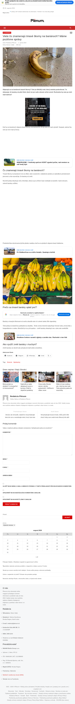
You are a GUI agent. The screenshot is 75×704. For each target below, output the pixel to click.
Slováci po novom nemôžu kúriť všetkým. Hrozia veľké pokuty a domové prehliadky (27, 570)
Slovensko (7, 32)
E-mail (5, 467)
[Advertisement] (37, 144)
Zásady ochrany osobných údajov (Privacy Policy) (52, 695)
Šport (27, 695)
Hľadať (5, 514)
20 (37, 546)
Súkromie (13, 671)
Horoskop (27, 691)
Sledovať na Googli (64, 314)
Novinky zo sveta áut (62, 691)
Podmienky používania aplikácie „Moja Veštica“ (53, 698)
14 (47, 543)
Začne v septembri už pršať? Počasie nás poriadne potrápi (20, 574)
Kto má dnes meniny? (31, 693)
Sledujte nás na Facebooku (11, 679)
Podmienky (6, 671)
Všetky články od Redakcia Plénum (20, 399)
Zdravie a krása (50, 691)
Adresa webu (7, 475)
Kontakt (23, 695)
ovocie (10, 362)
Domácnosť (35, 691)
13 (37, 543)
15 (57, 543)
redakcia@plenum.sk (13, 623)
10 (7, 543)
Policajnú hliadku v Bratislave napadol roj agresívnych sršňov (20, 562)
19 (27, 546)
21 (47, 546)
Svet (16, 691)
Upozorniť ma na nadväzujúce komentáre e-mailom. (22, 492)
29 (57, 549)
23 (67, 546)
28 (47, 549)
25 (17, 549)
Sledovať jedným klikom (64, 2)
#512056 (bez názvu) (62, 700)
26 (27, 549)
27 (37, 549)
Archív (4, 523)
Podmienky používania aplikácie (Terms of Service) (24, 698)
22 (57, 546)
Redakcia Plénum (11, 42)
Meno (5, 459)
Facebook (21, 693)
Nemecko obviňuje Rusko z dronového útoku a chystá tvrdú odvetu (22, 578)
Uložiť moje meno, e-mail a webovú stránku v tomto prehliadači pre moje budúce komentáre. (37, 486)
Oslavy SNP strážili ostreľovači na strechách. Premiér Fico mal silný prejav (32, 12)
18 (17, 546)
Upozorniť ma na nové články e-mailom (17, 499)
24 (7, 549)
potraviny (17, 362)
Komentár (7, 432)
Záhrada (21, 691)
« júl (37, 557)
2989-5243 (9, 633)
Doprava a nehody (50, 700)
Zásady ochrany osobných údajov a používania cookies (55, 693)
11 (17, 543)
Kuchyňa (41, 691)
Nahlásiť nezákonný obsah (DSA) (13, 675)
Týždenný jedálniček (11, 693)
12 (27, 543)
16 (67, 543)
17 (7, 546)
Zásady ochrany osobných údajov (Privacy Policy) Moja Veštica (25, 700)
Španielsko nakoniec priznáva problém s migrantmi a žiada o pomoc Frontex (25, 566)
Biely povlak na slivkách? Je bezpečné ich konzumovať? (10, 386)
